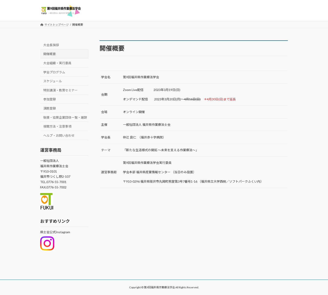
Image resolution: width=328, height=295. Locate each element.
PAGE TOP (316, 282)
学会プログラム (54, 72)
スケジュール (52, 81)
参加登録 (49, 99)
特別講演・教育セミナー (60, 90)
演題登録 (49, 108)
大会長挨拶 (51, 45)
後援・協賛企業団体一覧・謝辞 (65, 117)
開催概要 (49, 54)
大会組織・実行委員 (57, 63)
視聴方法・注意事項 (57, 126)
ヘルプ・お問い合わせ (59, 135)
